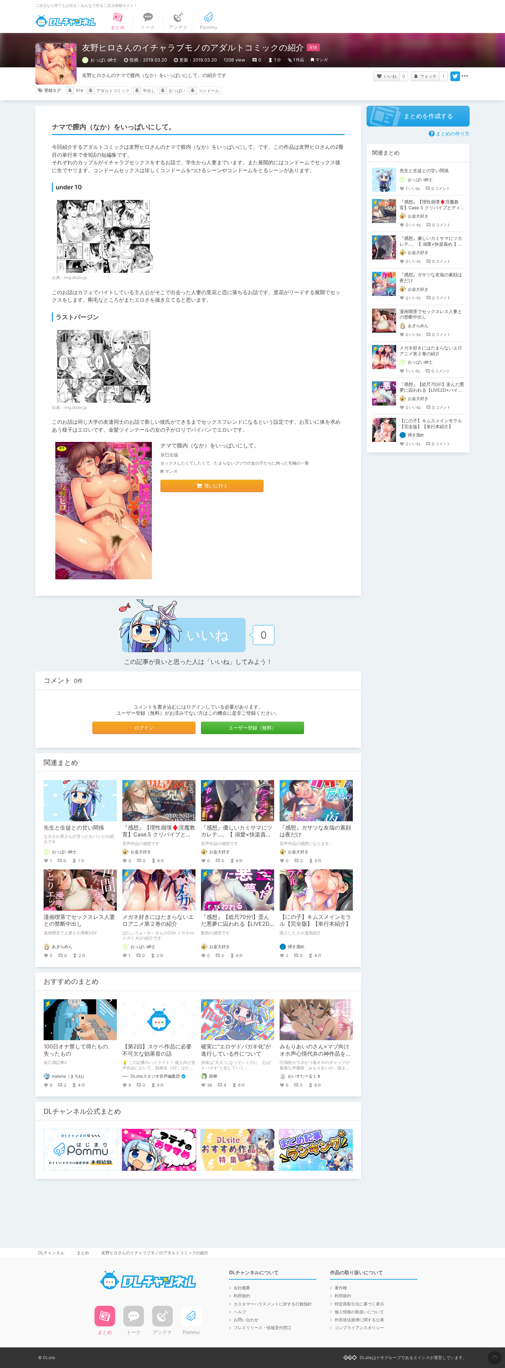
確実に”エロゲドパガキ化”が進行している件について (236, 1050)
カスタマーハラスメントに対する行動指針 (273, 1303)
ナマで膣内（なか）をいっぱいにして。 (209, 445)
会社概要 (242, 1287)
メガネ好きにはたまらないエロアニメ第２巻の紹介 (158, 920)
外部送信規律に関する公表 (359, 1319)
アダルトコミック (113, 90)
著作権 (341, 1287)
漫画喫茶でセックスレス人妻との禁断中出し (79, 920)
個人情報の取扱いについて (359, 1311)
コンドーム (209, 90)
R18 (79, 90)
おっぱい (177, 90)
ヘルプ (240, 1311)
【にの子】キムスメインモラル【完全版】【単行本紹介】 (315, 920)
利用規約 (242, 1295)
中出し (149, 90)
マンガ (321, 59)
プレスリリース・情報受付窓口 (262, 1327)
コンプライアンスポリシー (359, 1327)
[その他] (465, 76)
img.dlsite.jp (75, 277)
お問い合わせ (246, 1319)
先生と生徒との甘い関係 (74, 827)
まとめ (83, 1252)
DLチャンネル (65, 21)
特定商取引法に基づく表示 (359, 1303)
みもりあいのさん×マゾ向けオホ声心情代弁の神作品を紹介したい (315, 1053)
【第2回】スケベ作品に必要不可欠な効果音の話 (157, 1050)
